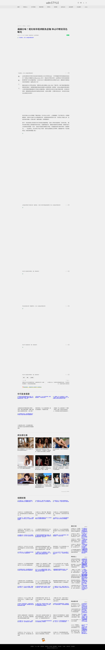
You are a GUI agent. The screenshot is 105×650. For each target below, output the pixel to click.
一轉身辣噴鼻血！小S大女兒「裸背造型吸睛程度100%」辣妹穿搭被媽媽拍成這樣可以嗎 (43, 486)
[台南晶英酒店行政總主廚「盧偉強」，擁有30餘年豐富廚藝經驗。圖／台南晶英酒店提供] (45, 168)
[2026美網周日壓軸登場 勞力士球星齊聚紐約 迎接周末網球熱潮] (43, 522)
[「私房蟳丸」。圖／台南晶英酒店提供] (43, 54)
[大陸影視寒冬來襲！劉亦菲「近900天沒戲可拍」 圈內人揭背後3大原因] (43, 591)
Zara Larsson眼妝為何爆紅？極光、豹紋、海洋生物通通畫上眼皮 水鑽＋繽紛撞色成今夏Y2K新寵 (43, 582)
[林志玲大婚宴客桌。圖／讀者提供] (45, 325)
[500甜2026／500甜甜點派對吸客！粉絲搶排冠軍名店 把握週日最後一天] (26, 505)
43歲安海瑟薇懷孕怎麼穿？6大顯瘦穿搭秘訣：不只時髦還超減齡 (76, 610)
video (86, 7)
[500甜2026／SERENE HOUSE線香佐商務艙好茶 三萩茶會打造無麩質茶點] (26, 539)
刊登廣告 (32, 646)
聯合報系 (59, 646)
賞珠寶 (55, 7)
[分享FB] (19, 76)
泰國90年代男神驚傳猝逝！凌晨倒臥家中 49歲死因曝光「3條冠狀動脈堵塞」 (61, 616)
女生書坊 (79, 7)
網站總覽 (73, 646)
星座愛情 (71, 7)
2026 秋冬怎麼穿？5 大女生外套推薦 (76, 620)
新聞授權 (42, 646)
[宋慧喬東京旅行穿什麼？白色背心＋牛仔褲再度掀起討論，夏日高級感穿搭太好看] (85, 605)
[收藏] (19, 84)
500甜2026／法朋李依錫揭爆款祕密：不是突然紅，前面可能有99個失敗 (61, 513)
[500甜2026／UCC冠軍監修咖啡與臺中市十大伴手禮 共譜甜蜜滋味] (26, 557)
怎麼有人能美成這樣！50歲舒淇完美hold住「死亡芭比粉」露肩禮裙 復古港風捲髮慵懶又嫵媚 (26, 616)
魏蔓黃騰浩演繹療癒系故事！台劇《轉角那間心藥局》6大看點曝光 (61, 581)
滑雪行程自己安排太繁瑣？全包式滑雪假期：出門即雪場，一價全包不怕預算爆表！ (61, 468)
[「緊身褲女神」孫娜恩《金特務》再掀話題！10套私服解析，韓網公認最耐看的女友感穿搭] (85, 616)
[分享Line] (19, 80)
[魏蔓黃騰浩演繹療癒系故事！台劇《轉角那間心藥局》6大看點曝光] (61, 574)
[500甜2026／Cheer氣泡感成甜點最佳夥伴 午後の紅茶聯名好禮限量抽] (61, 522)
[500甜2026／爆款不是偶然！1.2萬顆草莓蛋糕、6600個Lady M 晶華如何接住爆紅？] (26, 522)
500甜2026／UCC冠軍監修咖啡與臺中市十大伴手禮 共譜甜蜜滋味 (25, 564)
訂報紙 (64, 646)
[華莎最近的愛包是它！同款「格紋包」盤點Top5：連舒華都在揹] (85, 631)
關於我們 (68, 646)
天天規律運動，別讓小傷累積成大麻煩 (61, 449)
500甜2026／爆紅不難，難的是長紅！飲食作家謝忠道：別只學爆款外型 (43, 513)
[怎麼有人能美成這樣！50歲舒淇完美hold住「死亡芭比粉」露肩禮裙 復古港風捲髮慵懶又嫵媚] (26, 608)
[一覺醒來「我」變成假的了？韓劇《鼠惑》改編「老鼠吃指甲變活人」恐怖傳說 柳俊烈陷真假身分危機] (61, 401)
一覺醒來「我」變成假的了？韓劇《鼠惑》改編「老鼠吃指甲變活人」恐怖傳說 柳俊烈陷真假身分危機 (61, 410)
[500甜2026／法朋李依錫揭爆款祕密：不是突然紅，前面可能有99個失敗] (61, 505)
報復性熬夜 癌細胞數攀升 (23, 484)
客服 (38, 646)
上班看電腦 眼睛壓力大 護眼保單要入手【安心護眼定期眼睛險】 (26, 467)
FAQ (36, 646)
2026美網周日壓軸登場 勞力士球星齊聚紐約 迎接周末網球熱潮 (43, 530)
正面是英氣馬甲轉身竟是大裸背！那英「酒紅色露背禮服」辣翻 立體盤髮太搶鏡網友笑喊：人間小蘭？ (26, 409)
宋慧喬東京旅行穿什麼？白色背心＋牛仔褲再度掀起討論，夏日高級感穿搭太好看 (75, 605)
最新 (19, 7)
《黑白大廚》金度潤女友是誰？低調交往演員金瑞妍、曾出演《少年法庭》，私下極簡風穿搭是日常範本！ (43, 617)
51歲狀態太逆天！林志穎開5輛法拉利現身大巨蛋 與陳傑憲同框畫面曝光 (26, 426)
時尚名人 (25, 7)
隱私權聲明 (55, 646)
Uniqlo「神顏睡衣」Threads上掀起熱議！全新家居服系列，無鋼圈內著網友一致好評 (75, 626)
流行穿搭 (33, 7)
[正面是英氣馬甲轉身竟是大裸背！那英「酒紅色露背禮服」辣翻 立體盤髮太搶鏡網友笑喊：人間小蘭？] (26, 401)
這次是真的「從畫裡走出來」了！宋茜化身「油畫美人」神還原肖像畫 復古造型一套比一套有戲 (43, 468)
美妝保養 (41, 7)
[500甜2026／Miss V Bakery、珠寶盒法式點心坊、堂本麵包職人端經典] (26, 625)
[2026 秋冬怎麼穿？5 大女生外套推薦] (85, 621)
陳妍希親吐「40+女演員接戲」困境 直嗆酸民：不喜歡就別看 (43, 408)
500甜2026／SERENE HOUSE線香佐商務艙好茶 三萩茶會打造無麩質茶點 (26, 548)
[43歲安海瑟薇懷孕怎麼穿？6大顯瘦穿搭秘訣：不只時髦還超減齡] (85, 610)
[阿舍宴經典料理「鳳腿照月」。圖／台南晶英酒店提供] (45, 289)
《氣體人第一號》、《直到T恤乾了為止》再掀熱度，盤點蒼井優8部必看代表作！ (60, 599)
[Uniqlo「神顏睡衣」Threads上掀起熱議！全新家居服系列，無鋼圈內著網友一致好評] (85, 626)
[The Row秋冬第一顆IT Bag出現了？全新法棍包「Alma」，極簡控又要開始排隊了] (61, 557)
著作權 (50, 646)
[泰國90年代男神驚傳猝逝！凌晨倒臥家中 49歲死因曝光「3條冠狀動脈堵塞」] (61, 608)
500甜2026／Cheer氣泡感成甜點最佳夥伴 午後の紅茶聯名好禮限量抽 (61, 531)
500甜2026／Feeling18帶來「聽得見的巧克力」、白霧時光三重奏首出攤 (25, 599)
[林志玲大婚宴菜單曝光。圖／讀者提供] (45, 360)
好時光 (48, 7)
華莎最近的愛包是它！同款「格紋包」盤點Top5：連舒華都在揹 (75, 631)
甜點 (27, 377)
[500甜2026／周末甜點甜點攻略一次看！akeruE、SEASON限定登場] (61, 625)
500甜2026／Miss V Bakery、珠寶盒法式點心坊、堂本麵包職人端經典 (25, 634)
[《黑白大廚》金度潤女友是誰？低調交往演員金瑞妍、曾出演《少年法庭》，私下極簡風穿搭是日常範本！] (43, 608)
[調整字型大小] (19, 88)
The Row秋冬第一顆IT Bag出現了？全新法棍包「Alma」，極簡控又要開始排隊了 (61, 565)
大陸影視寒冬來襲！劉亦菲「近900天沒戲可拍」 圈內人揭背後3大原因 (43, 599)
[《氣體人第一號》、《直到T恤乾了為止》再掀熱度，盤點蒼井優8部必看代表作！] (61, 591)
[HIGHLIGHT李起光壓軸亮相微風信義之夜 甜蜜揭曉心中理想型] (43, 625)
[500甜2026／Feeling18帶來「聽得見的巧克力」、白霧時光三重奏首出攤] (26, 591)
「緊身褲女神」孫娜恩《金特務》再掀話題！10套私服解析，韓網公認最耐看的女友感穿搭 (76, 616)
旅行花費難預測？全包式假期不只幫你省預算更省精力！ (25, 449)
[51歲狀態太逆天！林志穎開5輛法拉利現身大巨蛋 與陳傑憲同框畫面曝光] (26, 418)
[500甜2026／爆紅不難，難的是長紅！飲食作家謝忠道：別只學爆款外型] (43, 505)
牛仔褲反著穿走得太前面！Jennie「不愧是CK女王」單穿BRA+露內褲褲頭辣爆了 (61, 486)
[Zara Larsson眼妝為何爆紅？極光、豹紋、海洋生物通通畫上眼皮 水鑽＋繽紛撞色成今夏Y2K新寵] (43, 574)
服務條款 (47, 646)
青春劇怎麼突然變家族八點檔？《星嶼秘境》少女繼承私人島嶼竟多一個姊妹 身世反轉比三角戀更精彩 (43, 450)
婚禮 (24, 377)
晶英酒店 (32, 377)
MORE (86, 526)
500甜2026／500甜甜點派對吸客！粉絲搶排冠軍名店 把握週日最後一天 (26, 513)
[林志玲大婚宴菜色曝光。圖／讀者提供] (45, 238)
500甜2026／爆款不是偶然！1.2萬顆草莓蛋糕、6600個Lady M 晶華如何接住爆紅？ (25, 531)
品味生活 (63, 7)
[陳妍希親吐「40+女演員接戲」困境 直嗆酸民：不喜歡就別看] (43, 401)
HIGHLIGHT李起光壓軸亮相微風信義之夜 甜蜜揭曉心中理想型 (42, 633)
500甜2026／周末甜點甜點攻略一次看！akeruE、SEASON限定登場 (61, 633)
